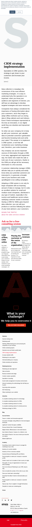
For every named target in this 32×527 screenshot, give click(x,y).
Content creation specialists (9, 376)
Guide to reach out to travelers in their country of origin (15, 460)
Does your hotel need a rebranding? (10, 473)
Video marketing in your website (10, 392)
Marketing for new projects (8, 357)
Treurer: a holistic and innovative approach (12, 418)
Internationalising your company (10, 359)
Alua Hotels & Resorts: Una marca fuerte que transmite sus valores (15, 435)
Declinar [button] (19, 12)
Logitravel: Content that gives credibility (11, 425)
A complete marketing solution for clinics (12, 403)
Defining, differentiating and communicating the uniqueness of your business (13, 344)
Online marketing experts (8, 347)
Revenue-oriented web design (9, 373)
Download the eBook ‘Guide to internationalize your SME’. (14, 476)
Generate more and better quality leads (11, 350)
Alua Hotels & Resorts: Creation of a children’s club (14, 432)
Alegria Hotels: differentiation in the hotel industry (14, 429)
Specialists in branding (7, 378)
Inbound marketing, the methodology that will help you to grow (15, 384)
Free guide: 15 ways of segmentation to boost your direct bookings (14, 463)
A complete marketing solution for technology (13, 398)
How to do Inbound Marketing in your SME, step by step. (14, 467)
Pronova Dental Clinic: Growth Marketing (12, 427)
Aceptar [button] (12, 12)
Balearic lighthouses (7, 438)
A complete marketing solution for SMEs (12, 401)
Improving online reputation (9, 387)
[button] (8, 520)
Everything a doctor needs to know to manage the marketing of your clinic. (14, 446)
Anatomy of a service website (9, 449)
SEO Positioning (6, 389)
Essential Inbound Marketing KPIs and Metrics (13, 454)
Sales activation (6, 371)
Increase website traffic (7, 355)
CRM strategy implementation (9, 352)
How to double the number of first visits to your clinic (15, 471)
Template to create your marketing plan (11, 486)
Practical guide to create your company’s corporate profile (14, 457)
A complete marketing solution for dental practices (14, 406)
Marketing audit (6, 341)
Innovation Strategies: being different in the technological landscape (16, 421)
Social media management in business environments (14, 381)
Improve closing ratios (7, 339)
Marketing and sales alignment (9, 368)
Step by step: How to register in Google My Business (14, 483)
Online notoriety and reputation (10, 362)
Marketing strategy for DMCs (9, 408)
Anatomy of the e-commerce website (11, 451)
